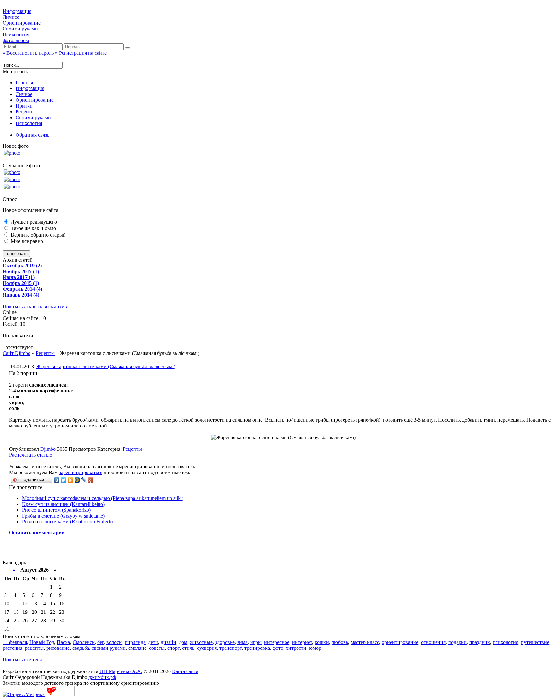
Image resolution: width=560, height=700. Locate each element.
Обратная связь (32, 135)
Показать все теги (22, 659)
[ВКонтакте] (56, 480)
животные (201, 642)
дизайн (168, 642)
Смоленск (84, 642)
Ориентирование (22, 23)
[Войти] (127, 48)
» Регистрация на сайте (81, 53)
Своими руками (20, 28)
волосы (114, 642)
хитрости (296, 648)
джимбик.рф (102, 677)
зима (242, 642)
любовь (340, 642)
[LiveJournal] (84, 480)
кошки (322, 642)
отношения (433, 642)
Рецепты (25, 111)
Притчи (24, 106)
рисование (58, 648)
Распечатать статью (30, 455)
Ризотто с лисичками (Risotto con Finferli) (67, 521)
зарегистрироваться (80, 472)
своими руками (109, 648)
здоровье (225, 642)
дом (183, 642)
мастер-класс (365, 642)
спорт (173, 648)
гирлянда (135, 642)
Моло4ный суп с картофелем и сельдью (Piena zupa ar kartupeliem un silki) (102, 498)
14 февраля (15, 642)
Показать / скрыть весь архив (35, 306)
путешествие (535, 642)
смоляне (137, 648)
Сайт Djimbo (16, 353)
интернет (302, 642)
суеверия (207, 648)
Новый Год (41, 642)
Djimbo (48, 449)
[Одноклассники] (70, 480)
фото (278, 648)
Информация (17, 11)
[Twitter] (63, 480)
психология (505, 642)
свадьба (80, 648)
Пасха (63, 642)
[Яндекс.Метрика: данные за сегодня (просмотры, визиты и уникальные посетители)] (24, 694)
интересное (276, 642)
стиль (188, 648)
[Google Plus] (91, 480)
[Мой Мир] (77, 480)
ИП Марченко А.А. (120, 671)
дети (153, 642)
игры (256, 642)
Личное (11, 17)
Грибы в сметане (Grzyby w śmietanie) (63, 516)
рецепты (34, 648)
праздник (479, 642)
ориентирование (400, 642)
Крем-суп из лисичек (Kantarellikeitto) (63, 504)
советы (157, 648)
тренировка (257, 648)
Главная (24, 82)
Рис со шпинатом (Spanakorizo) (56, 510)
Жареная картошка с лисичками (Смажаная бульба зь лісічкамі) (105, 366)
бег (100, 642)
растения (12, 648)
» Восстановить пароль (28, 53)
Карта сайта (185, 671)
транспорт (230, 648)
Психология (16, 34)
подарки (457, 642)
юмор (315, 648)
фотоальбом (16, 40)
